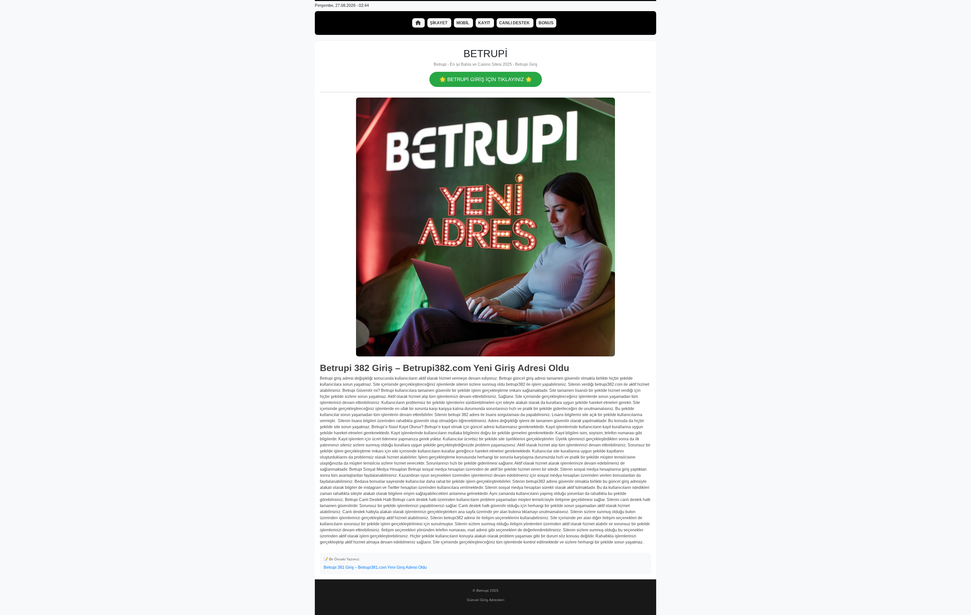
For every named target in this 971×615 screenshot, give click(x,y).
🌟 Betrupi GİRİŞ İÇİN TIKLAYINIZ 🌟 (485, 79)
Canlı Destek (515, 23)
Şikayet (439, 23)
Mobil (463, 23)
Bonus (546, 23)
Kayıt (484, 23)
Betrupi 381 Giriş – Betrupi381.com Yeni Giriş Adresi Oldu (375, 567)
